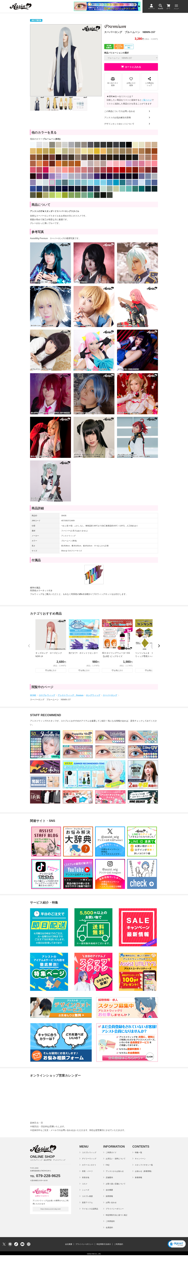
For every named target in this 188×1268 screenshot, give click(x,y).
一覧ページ (146, 100)
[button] (29, 646)
